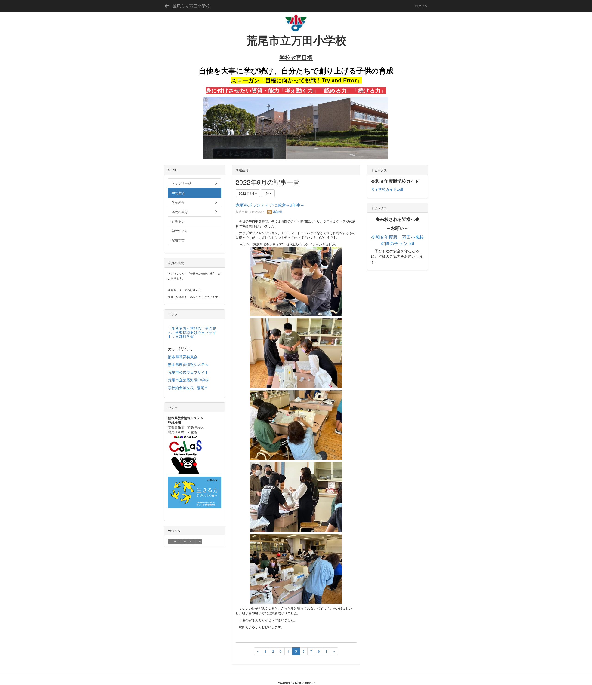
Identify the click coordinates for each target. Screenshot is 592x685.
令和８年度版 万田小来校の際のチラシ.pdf (397, 240)
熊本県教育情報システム (188, 364)
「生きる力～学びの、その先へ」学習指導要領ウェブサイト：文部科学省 (192, 332)
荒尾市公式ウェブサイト (188, 372)
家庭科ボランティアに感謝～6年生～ (270, 205)
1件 (267, 193)
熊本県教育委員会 (182, 356)
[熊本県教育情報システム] (185, 453)
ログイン (421, 5)
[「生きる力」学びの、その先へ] (194, 491)
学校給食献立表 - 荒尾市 (188, 387)
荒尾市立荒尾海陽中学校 (188, 379)
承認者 (277, 211)
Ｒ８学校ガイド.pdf (387, 189)
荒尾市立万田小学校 (191, 6)
